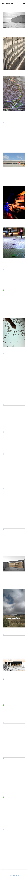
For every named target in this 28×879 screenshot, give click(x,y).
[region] (14, 160)
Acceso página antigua (14, 875)
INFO (24, 3)
